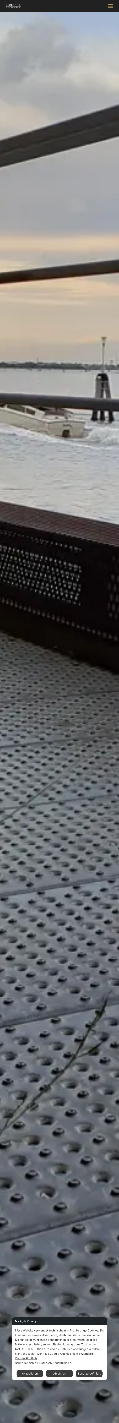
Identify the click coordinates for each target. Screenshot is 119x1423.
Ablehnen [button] (59, 1373)
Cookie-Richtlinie (26, 1358)
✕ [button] (103, 1321)
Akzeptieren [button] (30, 1373)
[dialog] (59, 1348)
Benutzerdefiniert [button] (89, 1373)
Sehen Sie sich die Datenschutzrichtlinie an (43, 1363)
